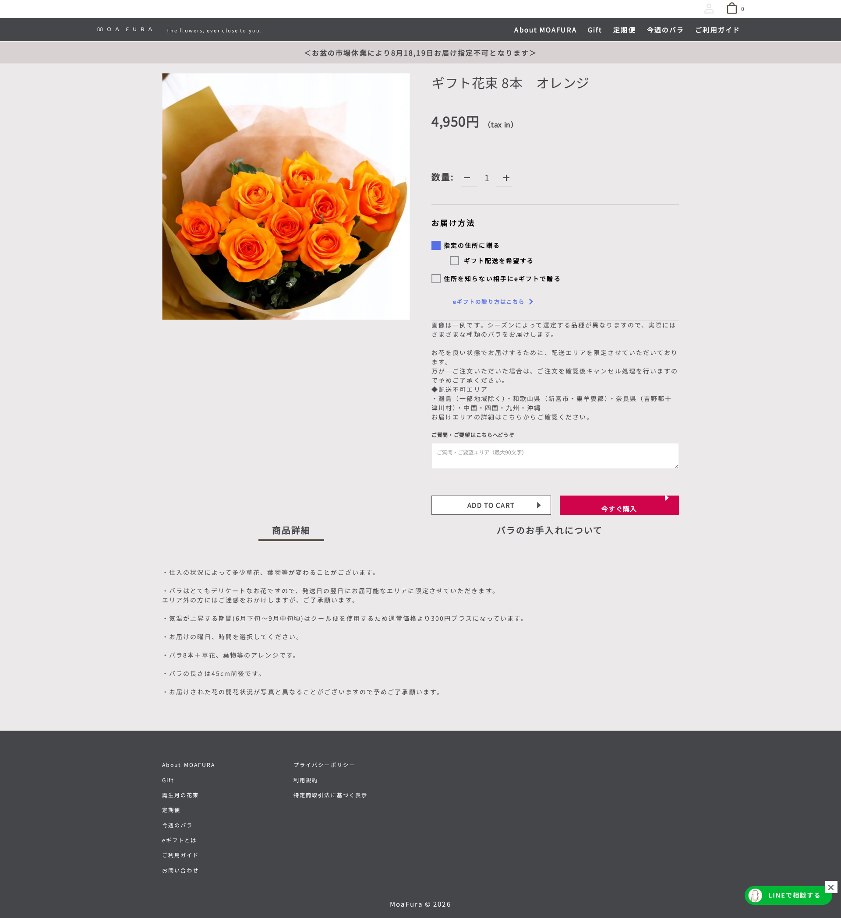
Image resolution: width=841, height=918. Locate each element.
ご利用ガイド (180, 855)
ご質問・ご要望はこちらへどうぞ (473, 434)
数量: (442, 176)
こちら (512, 416)
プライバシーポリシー (324, 765)
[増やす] (506, 178)
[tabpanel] (420, 633)
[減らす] (467, 178)
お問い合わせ (180, 870)
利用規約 (305, 780)
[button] (710, 10)
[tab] (291, 532)
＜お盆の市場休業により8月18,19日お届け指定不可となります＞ (420, 52)
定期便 (171, 810)
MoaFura (406, 903)
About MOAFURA (188, 765)
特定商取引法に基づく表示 (330, 795)
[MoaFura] (124, 29)
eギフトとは (179, 840)
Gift (168, 780)
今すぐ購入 (619, 508)
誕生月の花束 (180, 795)
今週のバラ (177, 825)
